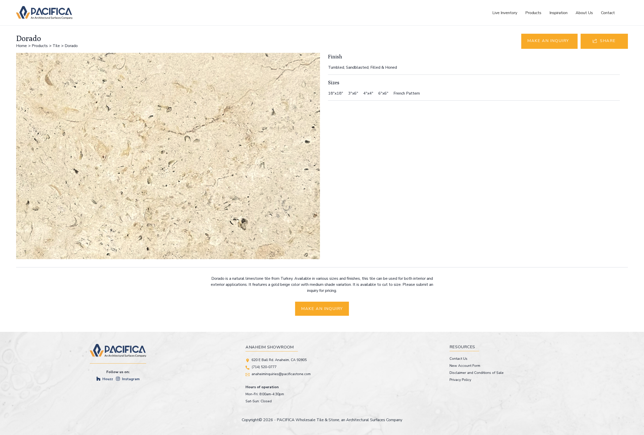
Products (533, 13)
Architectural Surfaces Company (374, 420)
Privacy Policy (460, 379)
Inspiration (558, 13)
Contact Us (458, 358)
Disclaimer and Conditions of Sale (477, 372)
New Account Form (465, 365)
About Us (584, 13)
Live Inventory (504, 13)
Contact (608, 13)
